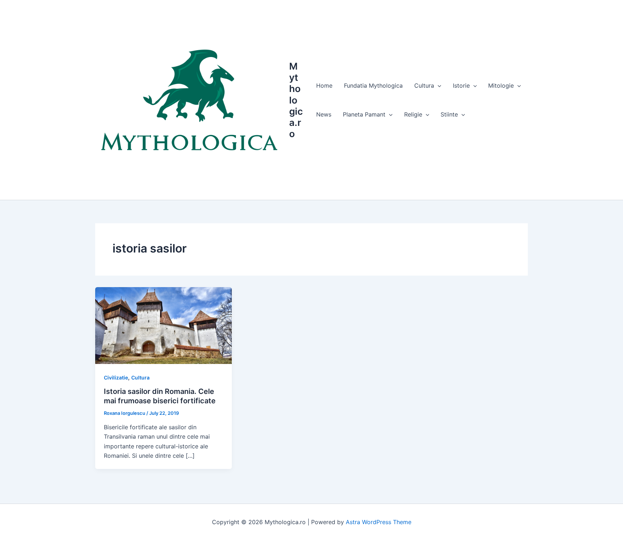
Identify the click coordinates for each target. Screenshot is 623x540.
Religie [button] (413, 114)
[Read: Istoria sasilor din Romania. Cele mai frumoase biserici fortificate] (163, 325)
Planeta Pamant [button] (364, 114)
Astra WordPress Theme (378, 522)
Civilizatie (116, 377)
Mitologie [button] (501, 85)
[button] (437, 85)
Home (324, 85)
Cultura (140, 377)
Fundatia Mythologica (373, 85)
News (323, 114)
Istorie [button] (461, 85)
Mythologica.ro (296, 100)
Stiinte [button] (449, 114)
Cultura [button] (424, 85)
